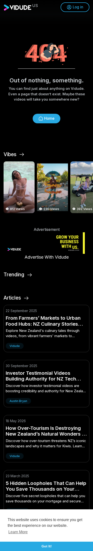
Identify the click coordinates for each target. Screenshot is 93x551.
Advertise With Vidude (47, 257)
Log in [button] (78, 7)
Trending (14, 275)
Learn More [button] (18, 532)
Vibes (10, 154)
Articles (12, 298)
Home (49, 118)
